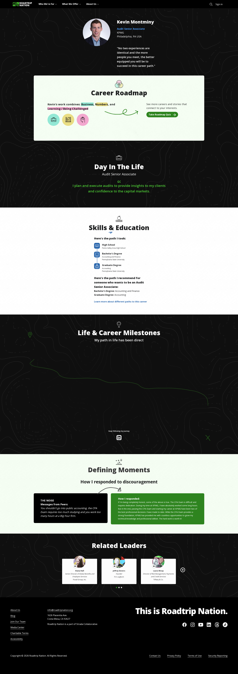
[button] (183, 570)
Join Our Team (17, 621)
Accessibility (16, 638)
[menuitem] (211, 4)
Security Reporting (218, 655)
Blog (12, 615)
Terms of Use (195, 655)
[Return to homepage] (22, 4)
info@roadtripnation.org (60, 610)
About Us (15, 610)
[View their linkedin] (119, 437)
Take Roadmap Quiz (160, 114)
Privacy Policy (174, 655)
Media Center (17, 627)
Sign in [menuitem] (219, 4)
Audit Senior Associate (131, 28)
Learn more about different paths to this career (120, 301)
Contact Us (155, 655)
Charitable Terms (19, 633)
